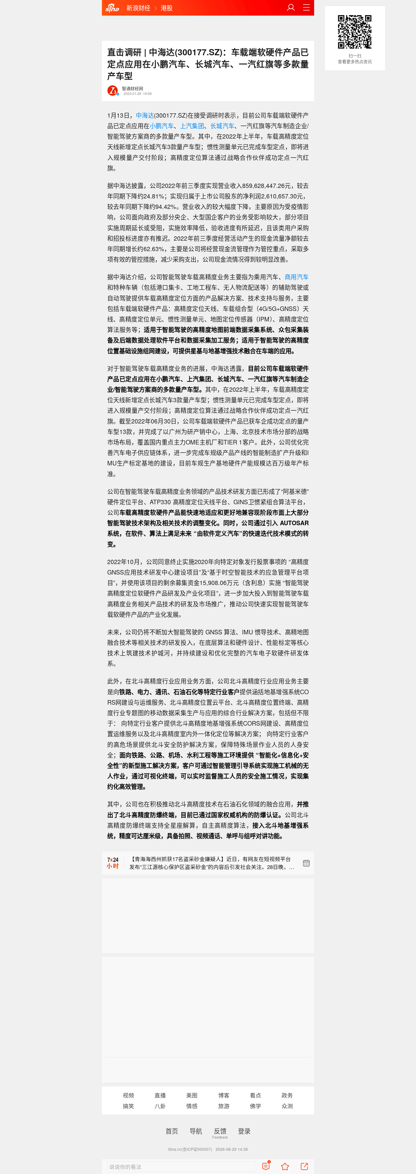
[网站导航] (306, 7)
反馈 (220, 1130)
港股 (167, 7)
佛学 (255, 1106)
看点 (255, 1095)
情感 (192, 1106)
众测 (287, 1106)
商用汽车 (297, 276)
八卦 (160, 1106)
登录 (244, 1130)
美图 (192, 1095)
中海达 (145, 115)
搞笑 (128, 1106)
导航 (196, 1130)
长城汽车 (222, 125)
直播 (160, 1095)
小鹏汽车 (162, 125)
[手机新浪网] (112, 8)
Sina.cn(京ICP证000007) (190, 1149)
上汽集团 (192, 125)
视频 (128, 1095)
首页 (172, 1130)
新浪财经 (138, 7)
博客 (224, 1095)
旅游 (224, 1106)
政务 (287, 1095)
